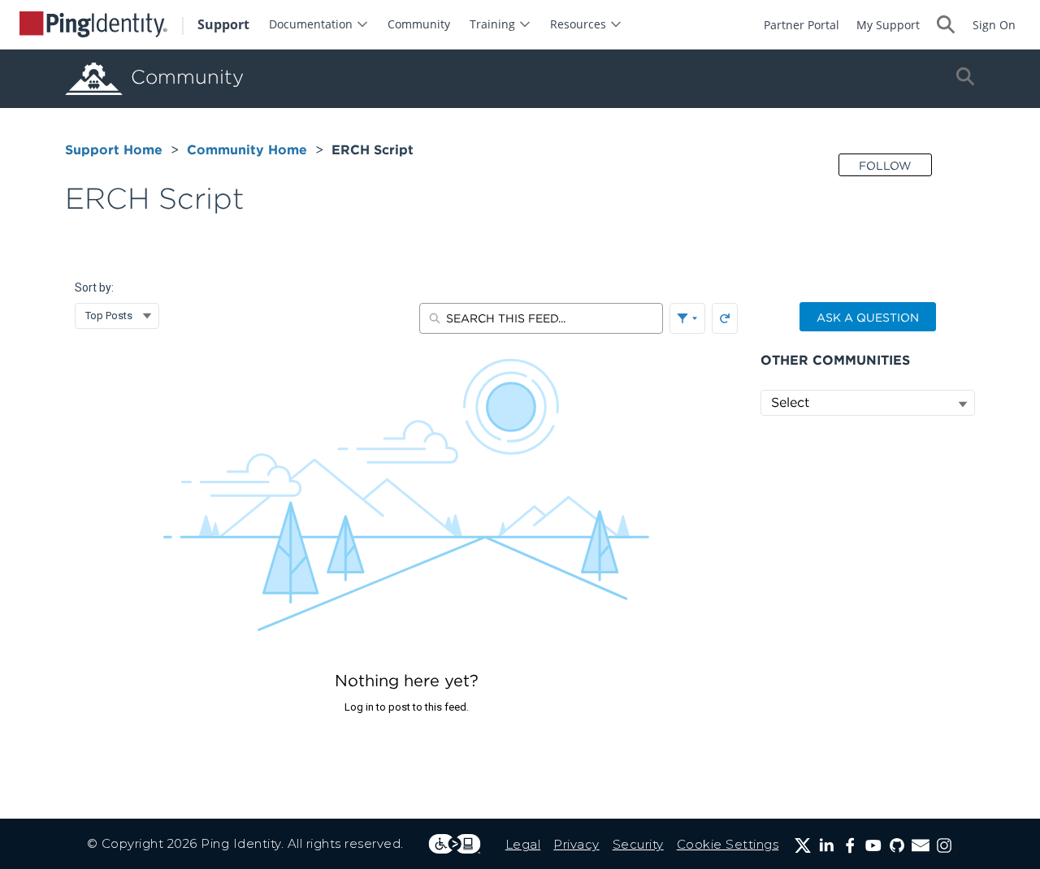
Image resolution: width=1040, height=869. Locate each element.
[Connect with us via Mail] (921, 845)
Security (638, 844)
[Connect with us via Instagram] (944, 845)
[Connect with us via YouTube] (873, 845)
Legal (523, 844)
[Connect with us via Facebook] (850, 845)
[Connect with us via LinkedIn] (826, 845)
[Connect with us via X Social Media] (803, 845)
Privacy (576, 844)
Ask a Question (868, 317)
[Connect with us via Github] (897, 845)
